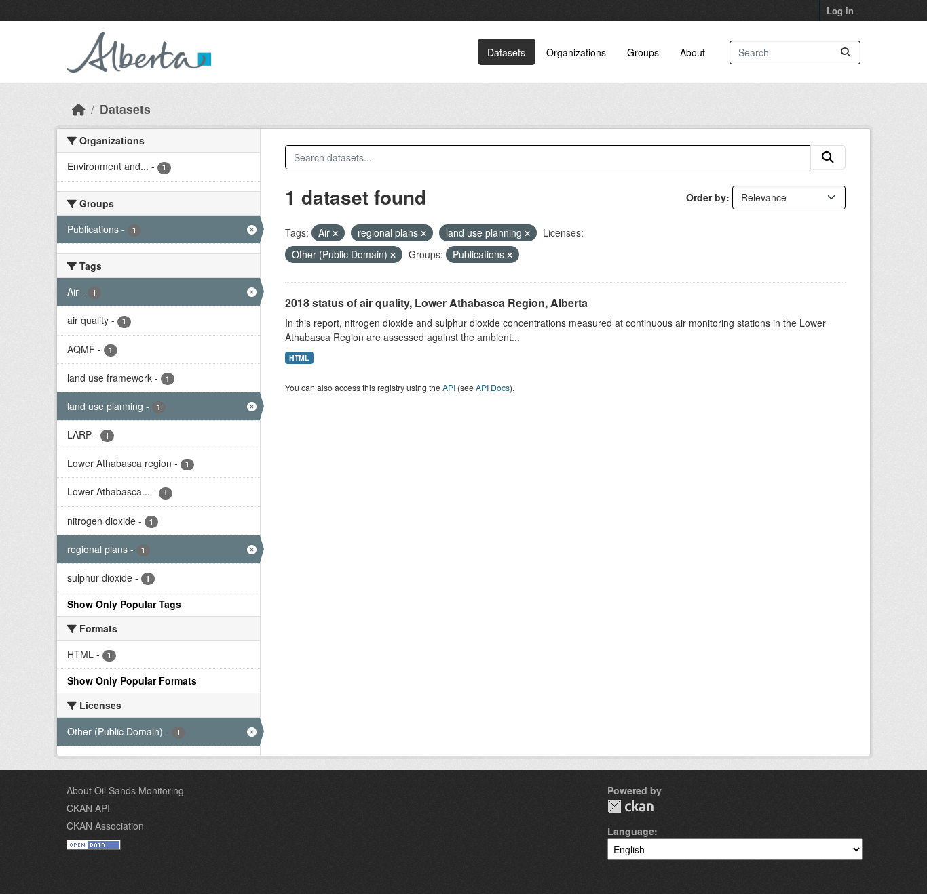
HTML (299, 357)
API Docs (493, 387)
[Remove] (335, 233)
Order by (706, 197)
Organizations (576, 52)
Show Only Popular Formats (132, 680)
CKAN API (88, 808)
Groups (643, 52)
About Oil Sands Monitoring (125, 790)
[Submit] (845, 52)
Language (630, 831)
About (692, 52)
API (448, 387)
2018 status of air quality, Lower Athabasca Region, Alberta (436, 302)
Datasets (506, 52)
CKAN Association (105, 825)
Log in (840, 10)
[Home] (79, 108)
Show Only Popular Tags (124, 604)
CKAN (630, 806)
